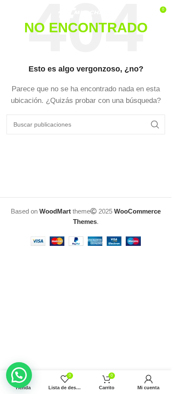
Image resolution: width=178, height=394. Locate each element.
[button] (19, 375)
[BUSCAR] (155, 124)
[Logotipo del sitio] (86, 12)
